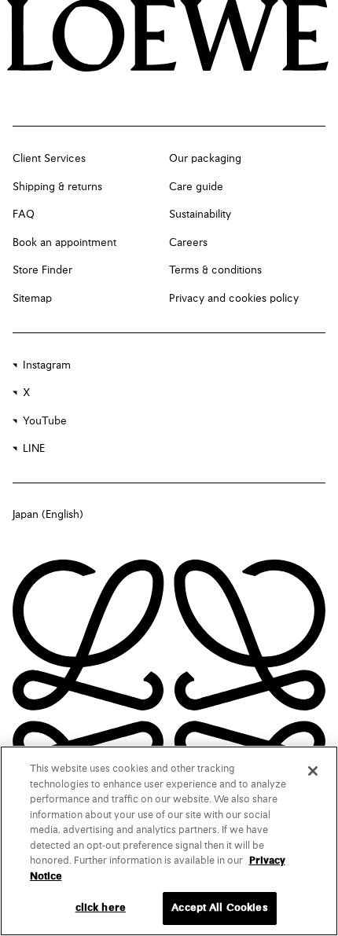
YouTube (45, 421)
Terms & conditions (215, 270)
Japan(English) (48, 514)
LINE (34, 448)
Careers (188, 242)
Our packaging (205, 158)
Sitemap (32, 298)
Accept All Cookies (219, 908)
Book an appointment (64, 242)
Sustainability (200, 214)
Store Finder (42, 270)
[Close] (313, 771)
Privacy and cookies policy (234, 298)
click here (100, 908)
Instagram (47, 365)
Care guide (196, 187)
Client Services (49, 158)
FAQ (24, 214)
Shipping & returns (57, 187)
